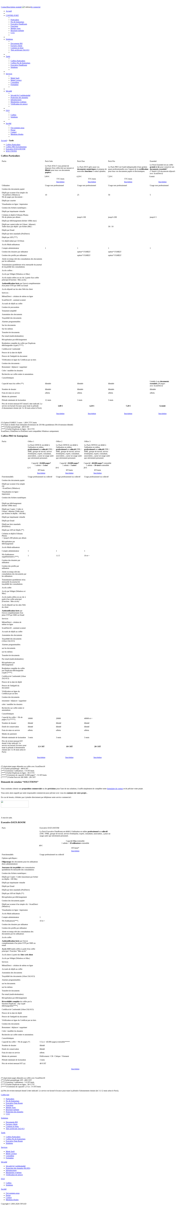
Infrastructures (16, 100)
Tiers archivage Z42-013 (20, 50)
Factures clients (16, 46)
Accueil (4, 141)
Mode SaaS (15, 78)
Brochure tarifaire (17, 31)
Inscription (60, 182)
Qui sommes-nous (17, 128)
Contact (4, 7)
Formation (14, 85)
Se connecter (35, 7)
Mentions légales (17, 134)
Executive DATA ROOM (15, 149)
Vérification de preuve (19, 104)
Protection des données (19, 98)
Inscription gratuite (14, 7)
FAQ (3, 1179)
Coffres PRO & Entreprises (16, 147)
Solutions (14, 67)
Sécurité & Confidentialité (20, 95)
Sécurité (4, 1162)
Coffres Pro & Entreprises (20, 63)
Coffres (13, 115)
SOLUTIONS (11, 151)
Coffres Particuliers (18, 61)
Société (4, 1189)
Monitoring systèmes (18, 102)
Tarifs (3, 1133)
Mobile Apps (15, 28)
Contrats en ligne (17, 48)
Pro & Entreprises (17, 22)
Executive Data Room (14, 1103)
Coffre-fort (5, 1095)
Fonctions (14, 26)
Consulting (15, 82)
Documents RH (17, 44)
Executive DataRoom (19, 24)
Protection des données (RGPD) (18, 1168)
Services (4, 1147)
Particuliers (15, 20)
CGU (13, 33)
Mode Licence (16, 80)
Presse (13, 130)
